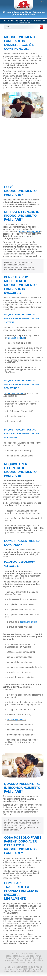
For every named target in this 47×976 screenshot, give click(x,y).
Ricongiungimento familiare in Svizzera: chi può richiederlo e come (23, 13)
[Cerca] (41, 27)
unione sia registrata (15, 338)
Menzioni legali (12, 967)
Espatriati (5, 20)
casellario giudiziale (16, 720)
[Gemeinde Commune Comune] (23, 5)
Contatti (24, 967)
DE (41, 1)
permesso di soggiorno (29, 231)
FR (44, 1)
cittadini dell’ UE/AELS (14, 393)
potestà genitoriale (28, 622)
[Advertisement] (23, 152)
